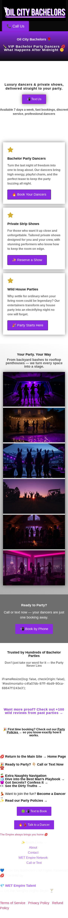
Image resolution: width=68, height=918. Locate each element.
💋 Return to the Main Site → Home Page (33, 756)
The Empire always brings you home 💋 (24, 834)
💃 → (33, 795)
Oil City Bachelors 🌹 (34, 39)
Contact (33, 852)
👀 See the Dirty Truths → (21, 786)
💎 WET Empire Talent (18, 886)
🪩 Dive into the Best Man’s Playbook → (32, 779)
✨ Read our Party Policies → (23, 800)
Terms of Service (12, 903)
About (33, 847)
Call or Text (34, 862)
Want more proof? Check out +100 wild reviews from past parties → (34, 711)
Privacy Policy (38, 903)
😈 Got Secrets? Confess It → (24, 782)
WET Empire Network (33, 857)
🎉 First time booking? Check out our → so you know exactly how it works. (34, 732)
